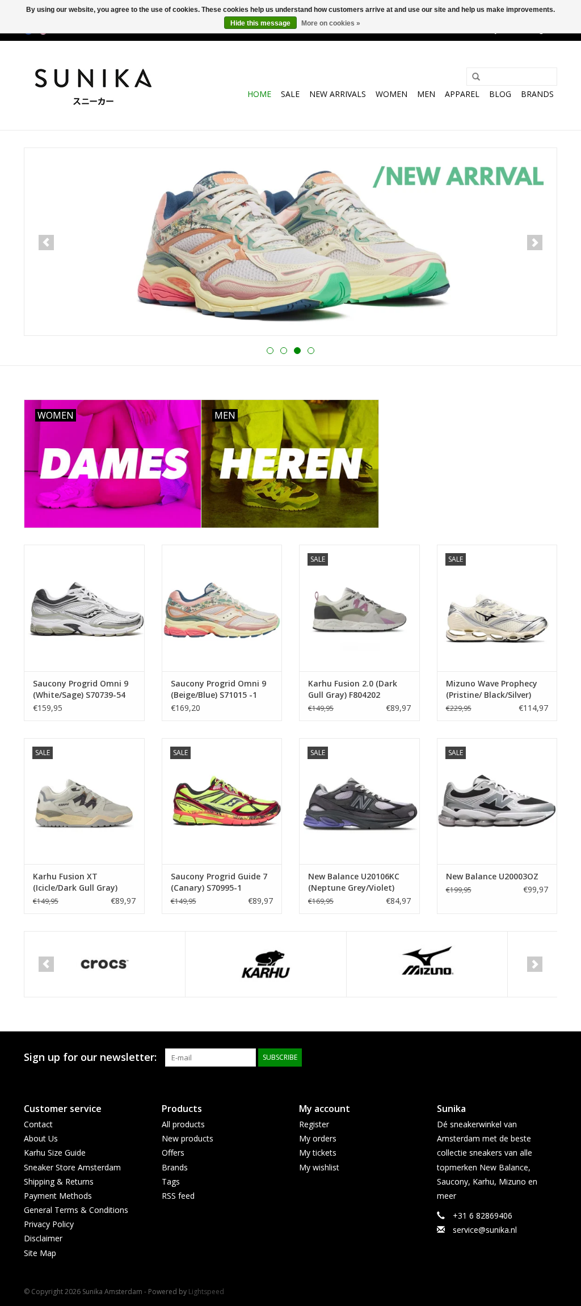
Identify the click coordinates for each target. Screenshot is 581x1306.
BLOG (500, 94)
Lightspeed (206, 1291)
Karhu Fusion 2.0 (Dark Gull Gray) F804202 (352, 689)
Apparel (462, 94)
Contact (38, 1124)
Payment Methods (58, 1195)
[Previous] (46, 242)
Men (426, 94)
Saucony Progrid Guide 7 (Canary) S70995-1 (219, 882)
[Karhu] (266, 964)
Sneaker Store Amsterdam (72, 1167)
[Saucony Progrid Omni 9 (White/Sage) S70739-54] (84, 608)
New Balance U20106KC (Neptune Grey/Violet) (353, 882)
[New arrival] (290, 241)
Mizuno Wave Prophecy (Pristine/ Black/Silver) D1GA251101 (491, 689)
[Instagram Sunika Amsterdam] (548, 1057)
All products (183, 1124)
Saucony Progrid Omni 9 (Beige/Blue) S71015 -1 (218, 689)
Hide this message (260, 23)
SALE (290, 94)
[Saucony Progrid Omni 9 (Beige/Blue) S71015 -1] (222, 608)
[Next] (534, 242)
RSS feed (178, 1195)
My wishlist (319, 1167)
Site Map (40, 1253)
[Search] (472, 77)
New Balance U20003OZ (492, 876)
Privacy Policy (49, 1224)
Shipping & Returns (59, 1181)
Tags (171, 1181)
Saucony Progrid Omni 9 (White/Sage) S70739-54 (80, 689)
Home (259, 94)
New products (187, 1138)
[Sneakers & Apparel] (93, 85)
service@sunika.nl (485, 1229)
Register (314, 1124)
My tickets (317, 1152)
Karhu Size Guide (55, 1152)
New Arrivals (337, 94)
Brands (537, 94)
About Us (41, 1138)
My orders (317, 1138)
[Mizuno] (427, 964)
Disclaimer (43, 1238)
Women (391, 94)
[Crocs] (104, 964)
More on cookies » (330, 23)
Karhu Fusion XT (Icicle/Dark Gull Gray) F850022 (75, 882)
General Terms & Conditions (76, 1209)
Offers (173, 1152)
